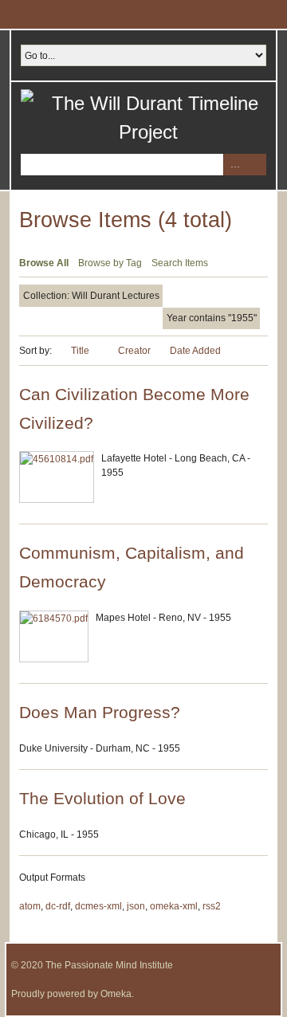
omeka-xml (174, 906)
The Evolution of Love (102, 798)
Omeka (116, 993)
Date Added (195, 350)
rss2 (211, 906)
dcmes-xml (98, 906)
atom (30, 906)
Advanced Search (234, 164)
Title (81, 350)
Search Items (179, 263)
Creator (134, 350)
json (136, 906)
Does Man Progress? (99, 712)
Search (255, 164)
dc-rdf (57, 906)
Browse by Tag (110, 263)
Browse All (44, 263)
